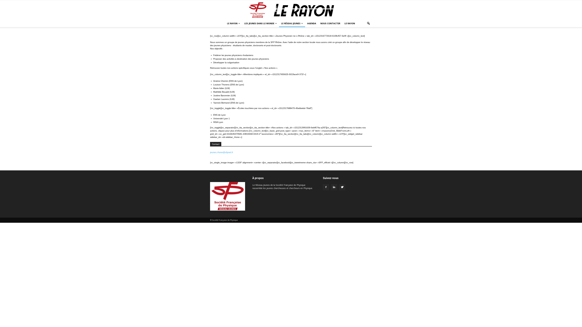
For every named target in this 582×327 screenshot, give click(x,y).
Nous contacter (330, 23)
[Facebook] (326, 187)
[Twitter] (342, 187)
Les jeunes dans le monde (259, 23)
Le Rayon (232, 23)
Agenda (311, 23)
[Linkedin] (334, 187)
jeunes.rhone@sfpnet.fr (221, 152)
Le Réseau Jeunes (290, 23)
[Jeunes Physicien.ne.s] (291, 10)
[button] (368, 23)
